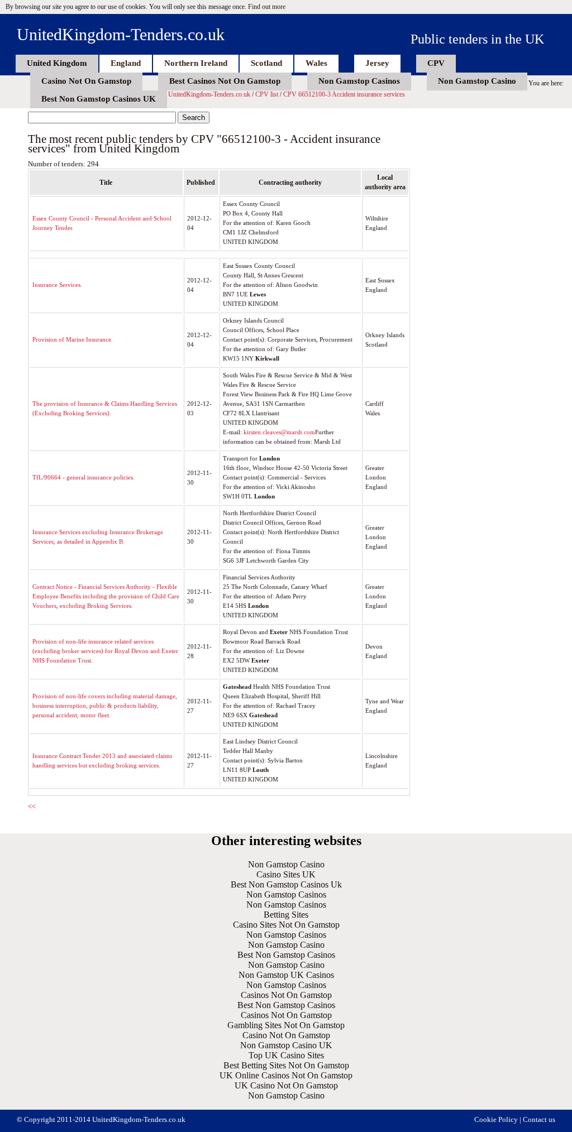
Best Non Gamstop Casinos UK (98, 98)
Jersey (377, 63)
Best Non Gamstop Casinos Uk (286, 884)
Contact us (539, 1119)
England (126, 63)
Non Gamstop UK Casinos (286, 975)
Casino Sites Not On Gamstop (286, 924)
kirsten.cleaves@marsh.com (279, 432)
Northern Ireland (195, 63)
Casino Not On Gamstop (86, 80)
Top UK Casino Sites (286, 1055)
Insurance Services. (57, 284)
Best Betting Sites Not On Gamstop (286, 1065)
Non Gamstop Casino (477, 80)
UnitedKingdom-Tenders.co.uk (121, 34)
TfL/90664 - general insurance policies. (83, 477)
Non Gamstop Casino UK (286, 1045)
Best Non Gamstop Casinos (286, 955)
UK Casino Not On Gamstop (286, 1085)
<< (32, 806)
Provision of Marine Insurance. (72, 339)
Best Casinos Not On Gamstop (224, 80)
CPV (436, 63)
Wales (316, 63)
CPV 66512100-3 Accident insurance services (344, 94)
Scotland (266, 63)
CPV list (266, 94)
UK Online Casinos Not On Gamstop (286, 1075)
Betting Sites (286, 914)
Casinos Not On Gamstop (286, 995)
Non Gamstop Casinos (359, 80)
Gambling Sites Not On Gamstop (286, 1025)
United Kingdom (57, 63)
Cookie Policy (496, 1119)
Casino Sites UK (286, 874)
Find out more (266, 7)
